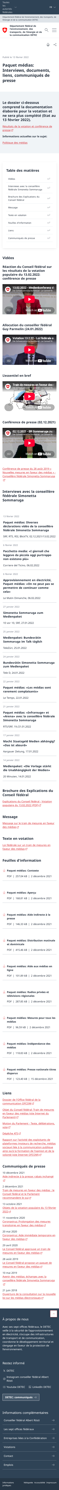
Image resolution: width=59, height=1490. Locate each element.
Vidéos (11, 178)
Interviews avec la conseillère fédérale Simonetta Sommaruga (25, 188)
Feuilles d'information (19, 222)
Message (13, 207)
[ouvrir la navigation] (54, 30)
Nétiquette (28, 1482)
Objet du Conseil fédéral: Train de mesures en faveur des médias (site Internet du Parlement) (28, 1113)
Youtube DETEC (16, 1387)
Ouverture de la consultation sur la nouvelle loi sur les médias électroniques (29, 1296)
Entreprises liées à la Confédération (25, 1438)
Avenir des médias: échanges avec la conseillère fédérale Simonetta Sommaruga (29, 1278)
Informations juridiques (8, 1484)
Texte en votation (17, 215)
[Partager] (54, 44)
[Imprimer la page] (48, 44)
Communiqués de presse (21, 238)
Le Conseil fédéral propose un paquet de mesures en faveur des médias (27, 1264)
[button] (53, 1313)
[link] (29, 526)
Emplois (8, 1465)
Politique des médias (15, 142)
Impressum (51, 1482)
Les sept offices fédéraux (19, 1429)
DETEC (10, 1370)
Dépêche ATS (10, 1133)
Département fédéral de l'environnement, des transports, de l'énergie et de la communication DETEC (26, 30)
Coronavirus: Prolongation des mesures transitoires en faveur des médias (27, 1223)
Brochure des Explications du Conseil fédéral (23, 198)
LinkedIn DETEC (41, 1387)
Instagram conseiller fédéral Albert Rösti (28, 1378)
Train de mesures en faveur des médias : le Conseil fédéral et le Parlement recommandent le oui (28, 1193)
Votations (9, 1447)
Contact (8, 1456)
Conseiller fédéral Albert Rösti (22, 1420)
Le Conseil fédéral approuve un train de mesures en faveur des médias (26, 1250)
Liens (11, 230)
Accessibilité (39, 1482)
